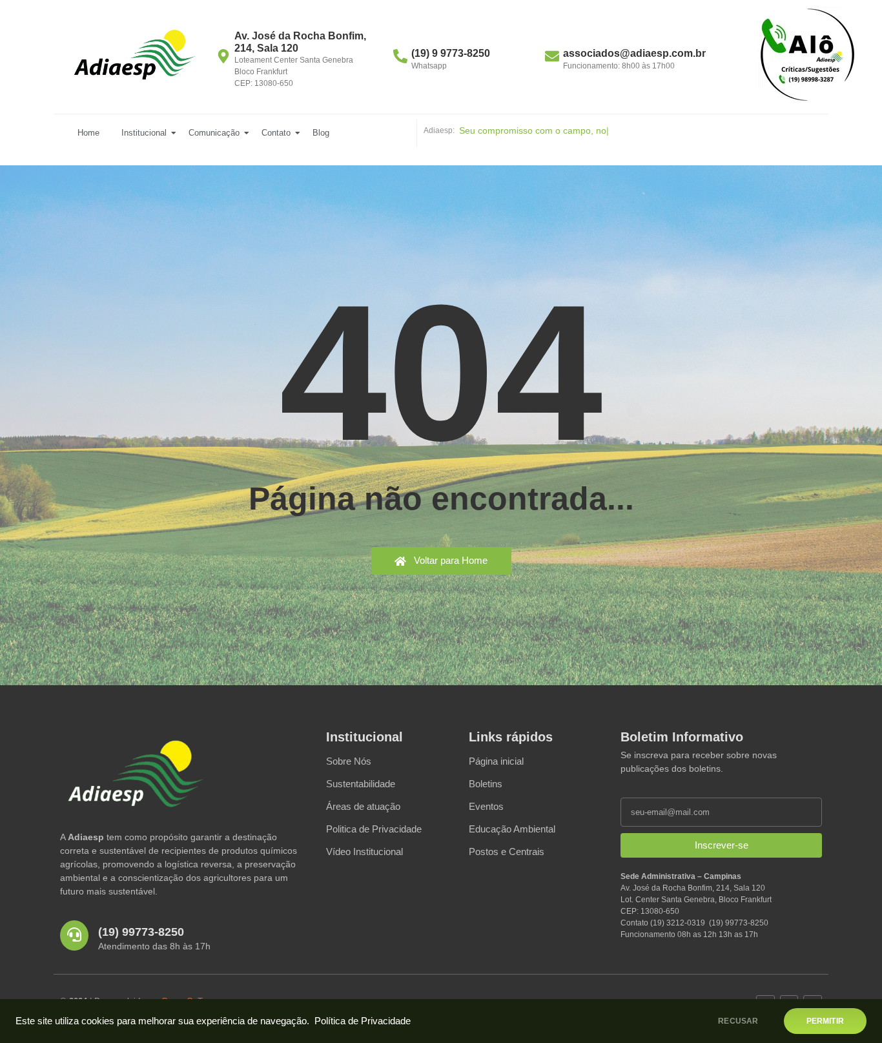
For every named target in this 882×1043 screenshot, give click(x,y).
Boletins (485, 783)
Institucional (144, 133)
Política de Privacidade (362, 1021)
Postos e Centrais (506, 851)
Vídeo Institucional (364, 851)
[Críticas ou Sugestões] (807, 54)
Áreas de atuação (363, 806)
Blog (321, 133)
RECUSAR (738, 1021)
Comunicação (214, 133)
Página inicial (496, 761)
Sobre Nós (348, 761)
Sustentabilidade (360, 783)
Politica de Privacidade (374, 828)
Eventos (486, 806)
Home (88, 133)
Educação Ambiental (512, 828)
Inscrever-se (721, 845)
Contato (276, 133)
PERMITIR (825, 1021)
